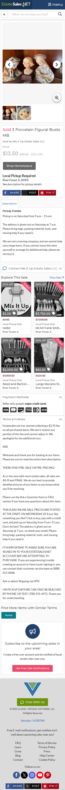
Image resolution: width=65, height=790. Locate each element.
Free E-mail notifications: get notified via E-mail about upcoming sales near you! (32, 732)
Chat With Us (35, 702)
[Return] (4, 14)
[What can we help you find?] (60, 14)
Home (8, 615)
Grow (18, 751)
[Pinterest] (47, 775)
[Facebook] (16, 775)
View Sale (56, 277)
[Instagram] (32, 775)
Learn (18, 747)
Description (9, 203)
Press (47, 751)
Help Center (47, 755)
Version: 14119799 (32, 720)
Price (6, 147)
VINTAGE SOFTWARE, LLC (41, 709)
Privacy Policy (47, 747)
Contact (18, 759)
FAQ (18, 742)
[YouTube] (39, 775)
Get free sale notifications (32, 668)
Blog (18, 755)
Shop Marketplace (19, 166)
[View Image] (9, 113)
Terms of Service (47, 742)
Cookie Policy (47, 759)
